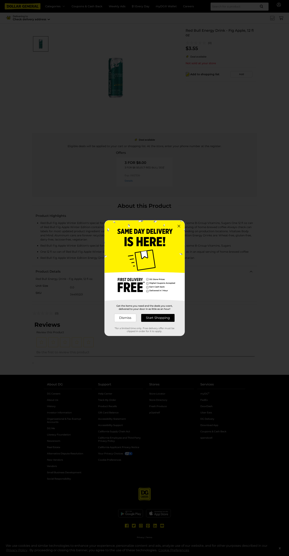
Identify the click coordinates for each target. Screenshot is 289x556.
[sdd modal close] (178, 226)
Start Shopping (158, 318)
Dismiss (125, 318)
